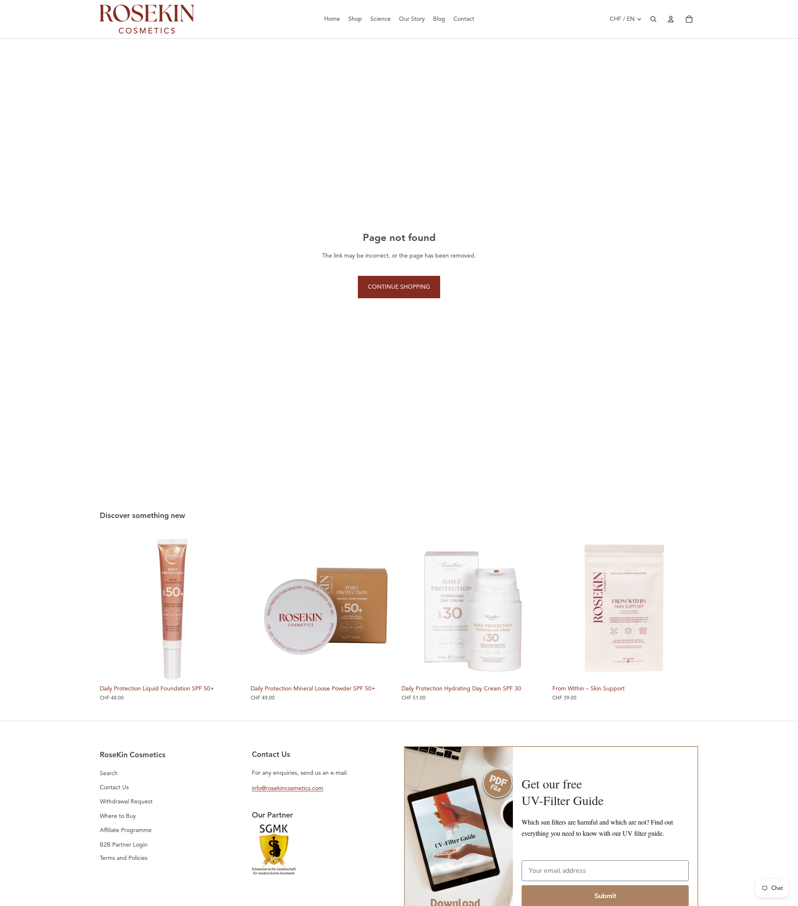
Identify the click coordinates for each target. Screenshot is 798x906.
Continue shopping (399, 286)
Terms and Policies (124, 858)
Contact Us (114, 787)
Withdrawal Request (126, 801)
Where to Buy (118, 816)
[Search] (653, 19)
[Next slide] (233, 608)
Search (109, 773)
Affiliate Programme (126, 830)
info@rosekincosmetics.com (287, 788)
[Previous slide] (112, 608)
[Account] (671, 19)
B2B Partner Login (124, 844)
